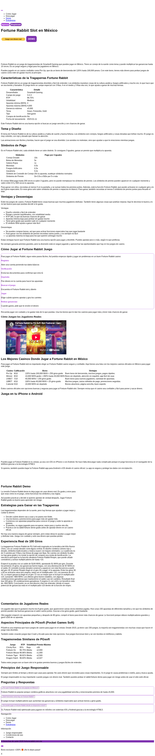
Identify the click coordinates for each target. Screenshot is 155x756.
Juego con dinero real (13, 39)
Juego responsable (14, 733)
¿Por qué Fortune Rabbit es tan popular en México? (20, 688)
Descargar (10, 720)
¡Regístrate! (16, 24)
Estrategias (11, 725)
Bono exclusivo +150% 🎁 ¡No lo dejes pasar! (20, 750)
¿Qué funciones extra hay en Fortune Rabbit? (18, 697)
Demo (8, 722)
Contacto (10, 737)
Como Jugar (11, 718)
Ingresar (5, 24)
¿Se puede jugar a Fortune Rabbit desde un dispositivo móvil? (24, 705)
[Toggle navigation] (2, 10)
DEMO (31, 39)
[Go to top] (2, 746)
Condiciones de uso (14, 735)
